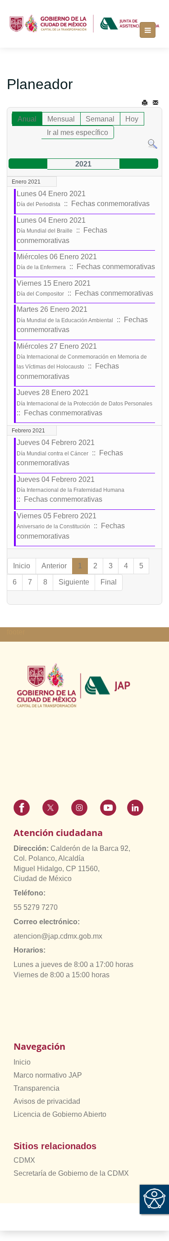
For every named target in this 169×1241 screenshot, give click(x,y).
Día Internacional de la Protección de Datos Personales (84, 403)
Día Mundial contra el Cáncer (52, 453)
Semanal (100, 119)
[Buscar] (152, 144)
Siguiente (74, 582)
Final (108, 582)
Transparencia (36, 1088)
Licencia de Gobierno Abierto (60, 1114)
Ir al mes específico (77, 132)
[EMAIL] (155, 103)
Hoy (131, 119)
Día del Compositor (40, 294)
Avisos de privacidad (47, 1101)
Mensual (61, 119)
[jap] (84, 23)
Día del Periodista (38, 204)
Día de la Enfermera (41, 267)
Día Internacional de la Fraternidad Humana (70, 490)
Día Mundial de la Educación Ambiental (65, 320)
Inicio (22, 1062)
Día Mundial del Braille (45, 231)
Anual (27, 119)
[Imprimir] (144, 103)
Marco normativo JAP (48, 1075)
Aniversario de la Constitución (53, 526)
